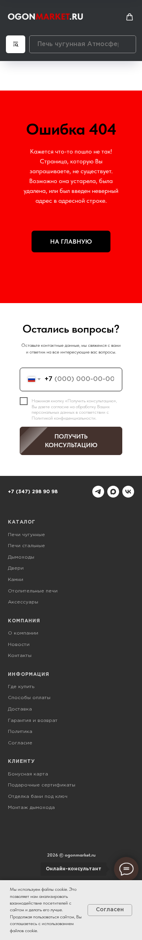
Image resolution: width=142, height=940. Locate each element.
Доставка (20, 709)
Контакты (20, 655)
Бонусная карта (28, 774)
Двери (16, 568)
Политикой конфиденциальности (63, 418)
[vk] (128, 492)
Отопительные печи (33, 591)
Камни (15, 579)
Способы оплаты (29, 698)
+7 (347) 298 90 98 (33, 492)
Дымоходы (21, 557)
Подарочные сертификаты (41, 785)
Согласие (20, 743)
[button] (129, 17)
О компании (23, 633)
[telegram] (98, 492)
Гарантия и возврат (33, 720)
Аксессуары (23, 602)
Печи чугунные (26, 535)
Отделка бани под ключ (37, 796)
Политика (20, 731)
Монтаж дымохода (31, 807)
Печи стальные (26, 546)
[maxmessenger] (113, 492)
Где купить (21, 687)
